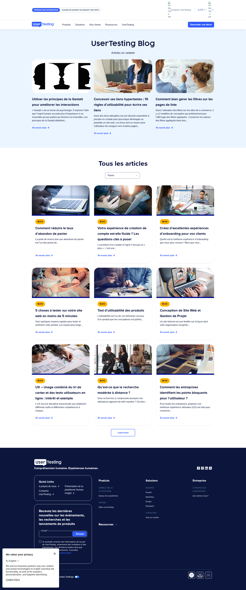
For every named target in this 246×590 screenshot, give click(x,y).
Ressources (111, 24)
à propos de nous (47, 486)
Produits (66, 24)
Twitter (210, 468)
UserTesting (128, 24)
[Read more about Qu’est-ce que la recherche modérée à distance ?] (123, 385)
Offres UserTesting (106, 507)
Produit (148, 492)
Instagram (202, 468)
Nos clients (95, 24)
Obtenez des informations (46, 10)
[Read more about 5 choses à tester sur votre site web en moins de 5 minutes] (61, 304)
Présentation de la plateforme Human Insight (74, 489)
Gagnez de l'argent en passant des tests (80, 10)
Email (44, 530)
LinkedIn (206, 468)
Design (148, 502)
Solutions (80, 24)
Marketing (150, 497)
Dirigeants (150, 506)
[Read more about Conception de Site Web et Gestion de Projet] (185, 304)
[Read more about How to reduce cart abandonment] (61, 224)
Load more (123, 432)
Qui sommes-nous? (200, 496)
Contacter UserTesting (181, 10)
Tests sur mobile (152, 518)
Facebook (198, 468)
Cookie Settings (66, 577)
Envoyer (80, 533)
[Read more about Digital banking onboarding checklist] (123, 224)
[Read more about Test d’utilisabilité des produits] (123, 304)
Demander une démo (201, 24)
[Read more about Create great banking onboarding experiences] (185, 224)
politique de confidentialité (59, 553)
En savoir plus (39, 127)
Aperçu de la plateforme (108, 496)
